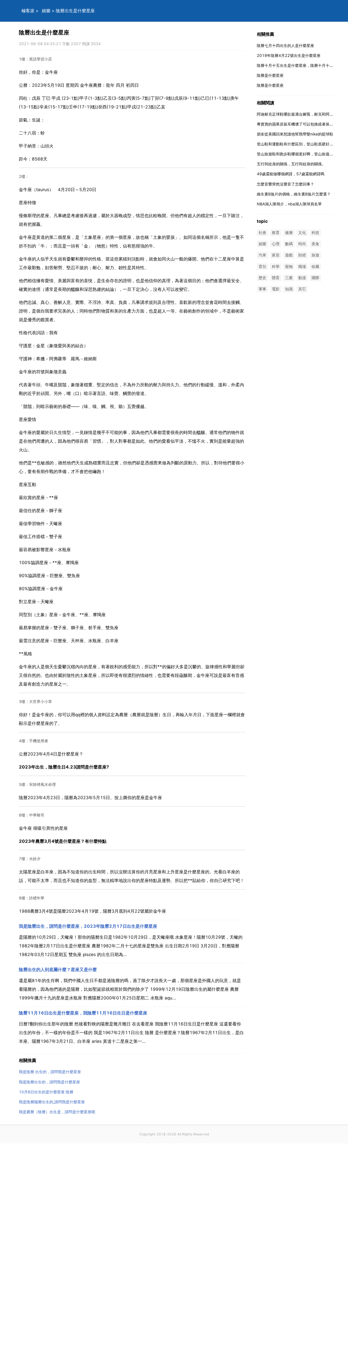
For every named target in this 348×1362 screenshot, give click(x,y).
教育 (275, 232)
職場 (302, 266)
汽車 (262, 255)
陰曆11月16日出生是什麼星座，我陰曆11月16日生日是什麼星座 (83, 1013)
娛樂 (46, 10)
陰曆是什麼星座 (270, 75)
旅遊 (315, 255)
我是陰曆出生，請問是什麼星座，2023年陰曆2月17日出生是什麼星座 (88, 926)
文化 (302, 232)
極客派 (27, 10)
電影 (275, 289)
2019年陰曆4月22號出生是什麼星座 (288, 55)
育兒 (262, 266)
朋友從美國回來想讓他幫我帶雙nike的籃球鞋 (295, 134)
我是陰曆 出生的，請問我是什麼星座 (50, 1071)
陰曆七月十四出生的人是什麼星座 (285, 45)
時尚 (302, 244)
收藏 (315, 266)
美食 (315, 244)
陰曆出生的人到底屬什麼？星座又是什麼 (58, 969)
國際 (315, 277)
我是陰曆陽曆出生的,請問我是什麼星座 (52, 1101)
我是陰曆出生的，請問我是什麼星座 (49, 1082)
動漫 (302, 277)
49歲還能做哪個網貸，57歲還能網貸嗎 (290, 173)
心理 (275, 244)
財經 (302, 255)
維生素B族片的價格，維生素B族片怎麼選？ (294, 194)
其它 (302, 289)
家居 (275, 255)
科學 (275, 266)
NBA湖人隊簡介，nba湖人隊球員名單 (289, 204)
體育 (275, 277)
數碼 (289, 244)
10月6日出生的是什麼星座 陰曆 (46, 1091)
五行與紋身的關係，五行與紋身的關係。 (291, 164)
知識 (289, 289)
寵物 (289, 266)
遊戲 (289, 255)
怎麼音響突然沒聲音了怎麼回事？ (285, 184)
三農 (289, 277)
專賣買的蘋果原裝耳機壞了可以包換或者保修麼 (297, 124)
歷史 (262, 277)
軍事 (262, 289)
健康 (289, 232)
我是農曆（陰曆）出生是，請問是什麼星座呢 (57, 1111)
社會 (262, 232)
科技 (315, 232)
